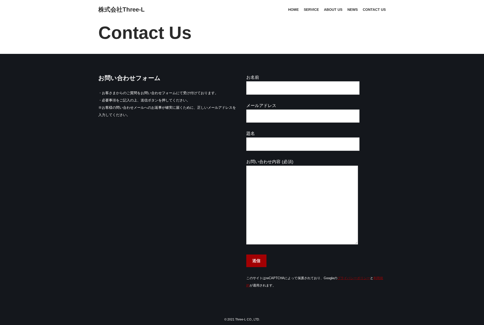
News (352, 10)
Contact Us (374, 10)
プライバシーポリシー (353, 278)
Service (311, 10)
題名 (250, 133)
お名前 (252, 77)
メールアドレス (261, 105)
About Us (333, 10)
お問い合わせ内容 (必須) (269, 161)
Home (293, 10)
